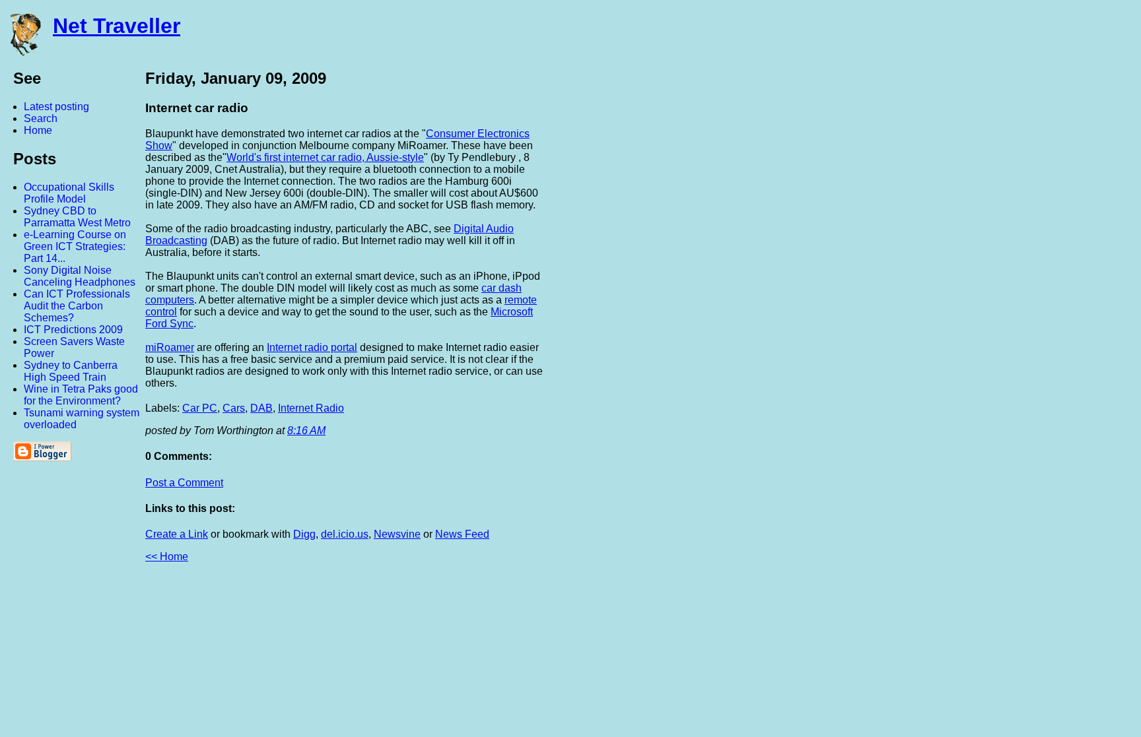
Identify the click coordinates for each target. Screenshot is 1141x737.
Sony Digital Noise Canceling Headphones (79, 276)
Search (40, 118)
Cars (234, 408)
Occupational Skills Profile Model (69, 193)
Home (38, 130)
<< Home (166, 556)
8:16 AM (306, 430)
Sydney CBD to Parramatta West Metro (77, 216)
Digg (304, 534)
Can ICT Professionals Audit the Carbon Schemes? (77, 305)
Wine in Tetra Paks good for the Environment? (81, 394)
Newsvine (397, 534)
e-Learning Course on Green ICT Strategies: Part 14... (75, 246)
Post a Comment (184, 482)
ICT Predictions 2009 (73, 329)
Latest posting (56, 106)
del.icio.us (344, 534)
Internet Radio (311, 408)
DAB (261, 408)
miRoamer (169, 347)
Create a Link (176, 534)
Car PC (199, 408)
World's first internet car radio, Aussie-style (325, 157)
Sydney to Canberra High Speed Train (71, 371)
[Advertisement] (996, 266)
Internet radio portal (312, 347)
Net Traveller (116, 26)
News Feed (462, 534)
